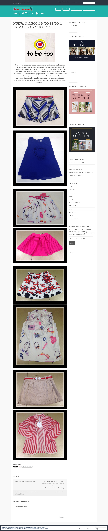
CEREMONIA (88, 9)
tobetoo (63, 488)
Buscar (94, 2)
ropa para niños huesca (49, 487)
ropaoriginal (60, 487)
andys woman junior (51, 481)
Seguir (72, 243)
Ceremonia (72, 189)
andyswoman (20, 481)
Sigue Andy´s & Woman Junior (79, 226)
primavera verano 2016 (48, 483)
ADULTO (79, 2)
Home (58, 9)
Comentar (61, 517)
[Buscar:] (82, 253)
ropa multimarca (73, 218)
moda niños (72, 212)
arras (70, 186)
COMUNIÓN (75, 9)
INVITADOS (72, 205)
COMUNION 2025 (74, 166)
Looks (17, 476)
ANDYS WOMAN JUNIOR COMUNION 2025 (81, 172)
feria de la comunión (74, 202)
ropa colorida (60, 483)
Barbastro (61, 481)
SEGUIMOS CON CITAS (75, 169)
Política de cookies (44, 528)
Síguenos (72, 72)
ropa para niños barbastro (56, 485)
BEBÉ (65, 9)
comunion (72, 193)
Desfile (71, 196)
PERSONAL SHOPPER (63, 2)
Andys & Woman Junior (28, 13)
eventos (71, 199)
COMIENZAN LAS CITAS (76, 175)
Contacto (73, 2)
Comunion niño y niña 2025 (76, 162)
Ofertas (71, 215)
